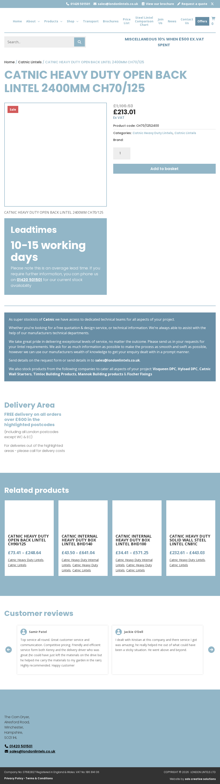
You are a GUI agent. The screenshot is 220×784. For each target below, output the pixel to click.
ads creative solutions (200, 779)
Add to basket (164, 168)
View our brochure (159, 4)
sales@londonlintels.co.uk (117, 4)
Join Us (160, 21)
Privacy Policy (13, 778)
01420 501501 (80, 4)
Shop (70, 21)
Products (51, 21)
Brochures (111, 21)
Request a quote (194, 4)
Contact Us (187, 21)
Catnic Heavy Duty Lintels (153, 133)
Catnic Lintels (30, 62)
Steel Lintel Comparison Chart (144, 21)
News (172, 21)
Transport (91, 21)
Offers (202, 21)
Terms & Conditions (39, 778)
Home (17, 21)
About (31, 21)
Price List (127, 21)
